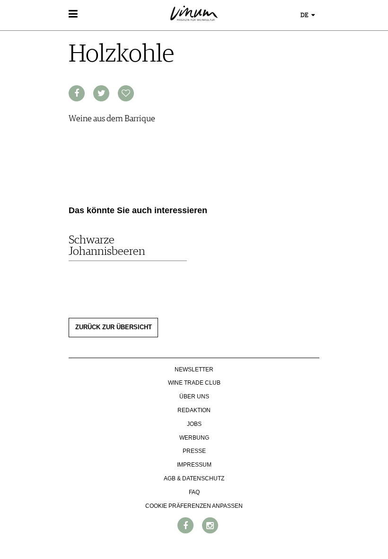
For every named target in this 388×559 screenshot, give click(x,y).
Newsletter (194, 369)
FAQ (194, 492)
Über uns (194, 396)
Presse (194, 451)
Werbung (194, 437)
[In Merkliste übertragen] (126, 93)
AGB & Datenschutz (194, 478)
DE (305, 15)
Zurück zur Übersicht (113, 327)
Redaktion (194, 410)
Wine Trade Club (194, 382)
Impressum (194, 464)
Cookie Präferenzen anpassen (194, 506)
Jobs (194, 424)
